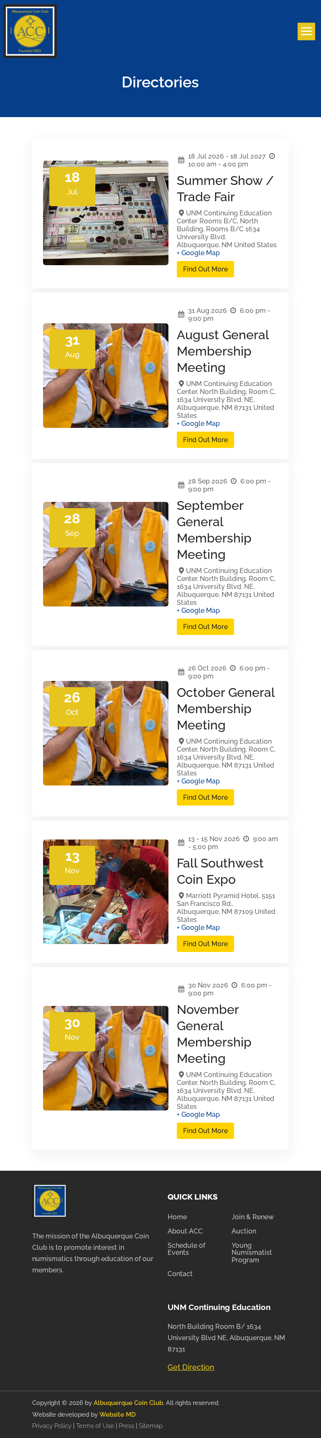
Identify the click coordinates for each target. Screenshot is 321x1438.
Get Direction (191, 1367)
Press (127, 1426)
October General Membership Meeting (226, 708)
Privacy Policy (52, 1426)
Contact (180, 1274)
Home (177, 1217)
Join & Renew (253, 1217)
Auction (244, 1231)
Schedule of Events (186, 1249)
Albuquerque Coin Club (128, 1403)
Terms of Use (95, 1426)
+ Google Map (198, 253)
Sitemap (151, 1426)
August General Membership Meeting (223, 351)
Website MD (117, 1414)
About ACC (185, 1231)
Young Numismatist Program (252, 1253)
